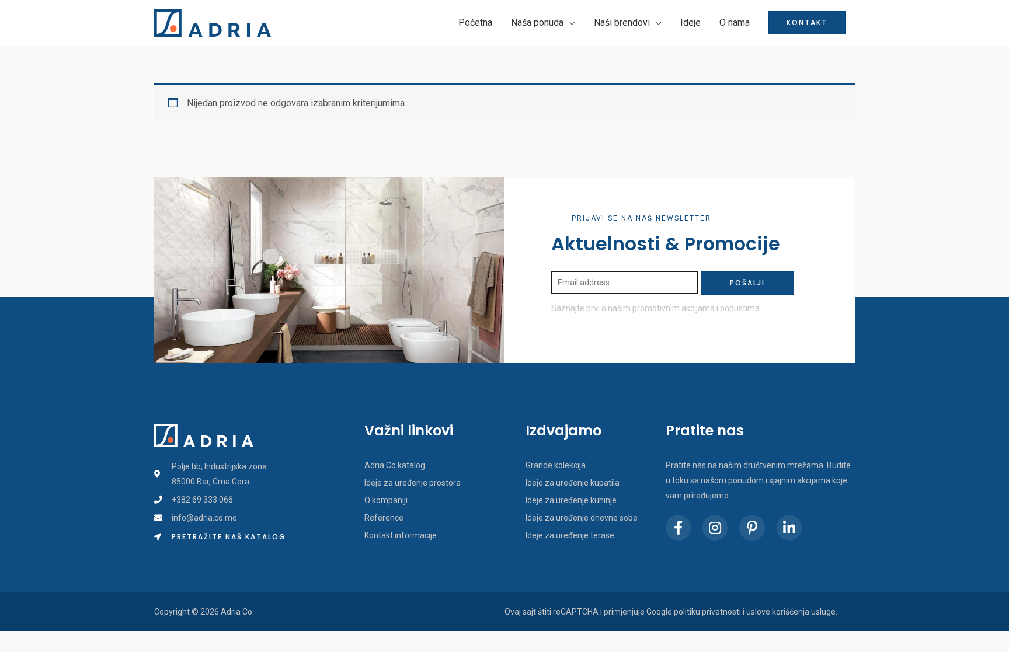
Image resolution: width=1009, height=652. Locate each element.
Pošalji (747, 283)
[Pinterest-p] (751, 527)
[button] (220, 537)
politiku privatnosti (707, 611)
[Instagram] (715, 527)
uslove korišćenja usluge (791, 611)
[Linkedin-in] (789, 527)
